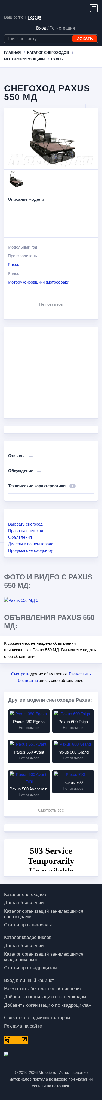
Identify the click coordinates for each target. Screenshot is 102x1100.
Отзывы (17, 455)
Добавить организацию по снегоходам (45, 996)
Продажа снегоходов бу (30, 550)
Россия (34, 17)
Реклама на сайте (23, 1026)
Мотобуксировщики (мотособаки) (39, 282)
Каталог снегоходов (25, 894)
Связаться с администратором (37, 1017)
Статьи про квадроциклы (30, 967)
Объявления (20, 537)
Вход (41, 28)
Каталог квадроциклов (27, 937)
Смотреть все (51, 810)
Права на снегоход (25, 530)
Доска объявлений (24, 902)
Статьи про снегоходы (28, 924)
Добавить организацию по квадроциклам (48, 1005)
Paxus (13, 264)
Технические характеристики (40, 485)
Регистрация (62, 28)
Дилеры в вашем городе (30, 543)
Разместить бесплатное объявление (43, 988)
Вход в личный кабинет (29, 980)
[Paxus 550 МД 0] (27, 600)
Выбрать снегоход (25, 524)
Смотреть (20, 674)
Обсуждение (21, 470)
